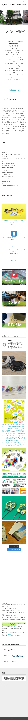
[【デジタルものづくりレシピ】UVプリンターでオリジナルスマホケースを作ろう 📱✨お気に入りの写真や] (14, 532)
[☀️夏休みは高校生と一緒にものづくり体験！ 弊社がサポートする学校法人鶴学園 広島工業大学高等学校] (14, 484)
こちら (14, 626)
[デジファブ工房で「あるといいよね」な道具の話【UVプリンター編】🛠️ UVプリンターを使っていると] (14, 459)
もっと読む (14, 260)
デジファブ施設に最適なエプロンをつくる (14, 237)
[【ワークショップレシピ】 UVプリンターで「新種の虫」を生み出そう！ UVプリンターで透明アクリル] (14, 387)
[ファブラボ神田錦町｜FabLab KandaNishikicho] (14, 5)
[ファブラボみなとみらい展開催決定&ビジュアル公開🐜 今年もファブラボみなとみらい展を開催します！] (14, 411)
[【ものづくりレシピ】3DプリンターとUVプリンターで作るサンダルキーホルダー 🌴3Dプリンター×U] (14, 508)
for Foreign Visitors (15, 79)
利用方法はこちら (14, 90)
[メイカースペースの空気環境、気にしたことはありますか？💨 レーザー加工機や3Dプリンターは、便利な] (14, 435)
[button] (14, 90)
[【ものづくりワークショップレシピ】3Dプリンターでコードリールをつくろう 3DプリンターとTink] (14, 363)
